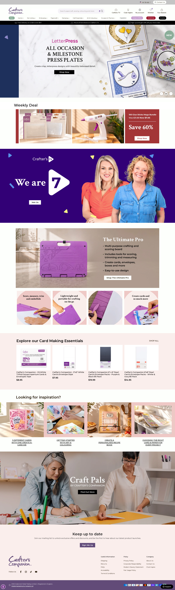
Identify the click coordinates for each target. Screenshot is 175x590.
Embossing (42, 18)
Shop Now (45, 72)
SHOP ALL (154, 341)
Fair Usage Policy (130, 570)
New (11, 18)
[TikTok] (31, 572)
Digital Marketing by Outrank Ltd (22, 586)
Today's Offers (137, 18)
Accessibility (105, 570)
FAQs (103, 567)
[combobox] (81, 11)
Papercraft (54, 18)
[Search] (102, 11)
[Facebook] (21, 572)
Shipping (104, 561)
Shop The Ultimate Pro (118, 278)
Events (162, 18)
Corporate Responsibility (132, 564)
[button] (99, 11)
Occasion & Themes (107, 18)
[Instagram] (26, 572)
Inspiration (123, 18)
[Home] (23, 561)
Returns (104, 564)
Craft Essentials (77, 18)
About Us (149, 561)
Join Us (35, 202)
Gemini (20, 18)
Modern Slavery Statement (133, 567)
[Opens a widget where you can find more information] (167, 587)
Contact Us (161, 2)
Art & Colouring (92, 18)
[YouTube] (36, 572)
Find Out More (88, 492)
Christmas (151, 18)
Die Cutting (30, 18)
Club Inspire (150, 567)
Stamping (65, 18)
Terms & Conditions (108, 573)
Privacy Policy (129, 561)
